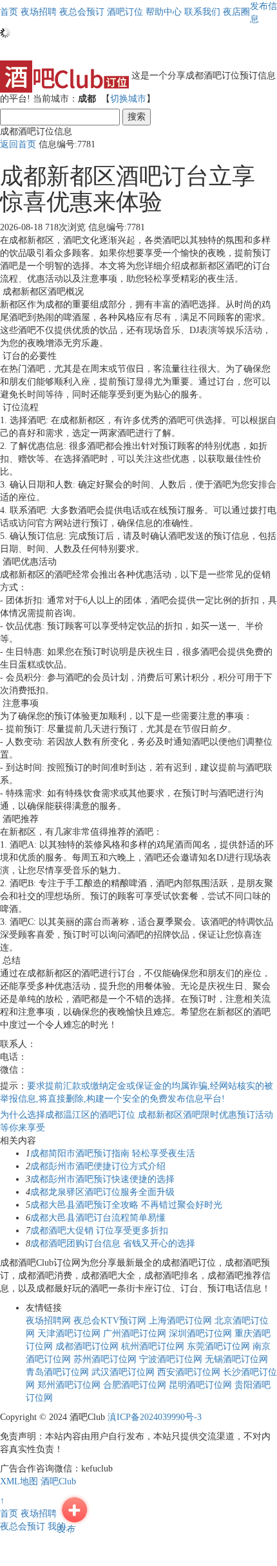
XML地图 (19, 1481)
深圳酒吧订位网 (200, 1333)
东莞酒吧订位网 (218, 1346)
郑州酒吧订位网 (68, 1385)
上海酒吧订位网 (180, 1320)
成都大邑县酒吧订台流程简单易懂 (98, 1218)
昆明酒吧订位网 (200, 1385)
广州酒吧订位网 (134, 1333)
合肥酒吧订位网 (134, 1385)
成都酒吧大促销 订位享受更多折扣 (99, 1230)
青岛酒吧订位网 (57, 1372)
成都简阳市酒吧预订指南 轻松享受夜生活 (112, 1153)
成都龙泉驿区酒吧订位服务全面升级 (102, 1192)
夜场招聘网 (48, 1320)
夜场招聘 (39, 1513)
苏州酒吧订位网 (105, 1359)
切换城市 (128, 99)
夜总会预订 (22, 1526)
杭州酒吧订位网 (152, 1346)
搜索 (137, 117)
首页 (9, 12)
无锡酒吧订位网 (236, 1359)
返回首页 (18, 144)
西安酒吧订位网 (188, 1372)
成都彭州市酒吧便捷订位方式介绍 (98, 1166)
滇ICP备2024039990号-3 (155, 1417)
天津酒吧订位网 (68, 1333)
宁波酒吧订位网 (170, 1359)
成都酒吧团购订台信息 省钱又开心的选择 (112, 1243)
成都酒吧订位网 (87, 1346)
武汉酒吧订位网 (123, 1372)
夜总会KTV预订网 (109, 1320)
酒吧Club (58, 1481)
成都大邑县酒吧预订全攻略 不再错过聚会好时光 (126, 1205)
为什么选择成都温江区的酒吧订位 (69, 1115)
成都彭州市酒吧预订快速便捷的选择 (102, 1179)
